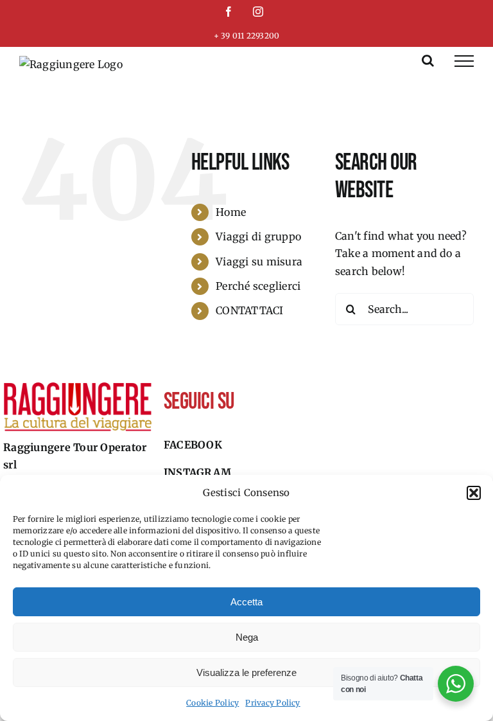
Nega (247, 637)
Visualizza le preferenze (246, 672)
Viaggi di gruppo (258, 236)
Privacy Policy (272, 703)
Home (231, 212)
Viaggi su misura (259, 261)
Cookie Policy (212, 703)
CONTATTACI (249, 310)
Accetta (246, 601)
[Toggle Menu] (464, 61)
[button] (473, 492)
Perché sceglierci (258, 286)
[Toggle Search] (428, 60)
